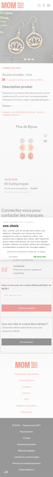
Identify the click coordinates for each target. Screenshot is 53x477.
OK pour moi (40, 257)
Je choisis (13, 257)
